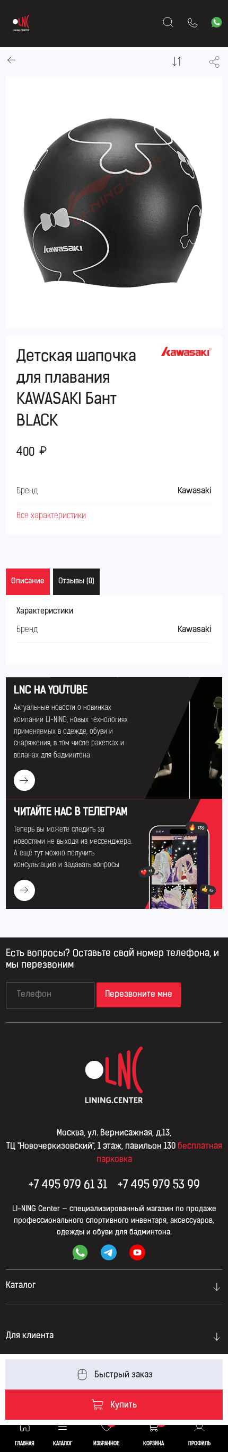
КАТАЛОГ (62, 1444)
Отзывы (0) (76, 581)
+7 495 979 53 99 (159, 1185)
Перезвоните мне (138, 994)
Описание (28, 581)
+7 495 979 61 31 (68, 1185)
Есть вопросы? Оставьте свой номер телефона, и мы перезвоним (112, 959)
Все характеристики (51, 516)
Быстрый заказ (123, 1375)
